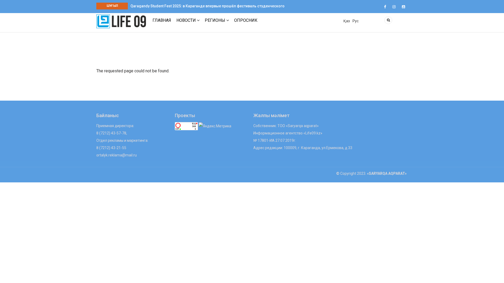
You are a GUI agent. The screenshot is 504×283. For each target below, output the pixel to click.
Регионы (215, 20)
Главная (162, 20)
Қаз (346, 21)
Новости (186, 20)
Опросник (246, 20)
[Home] (121, 21)
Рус (356, 21)
